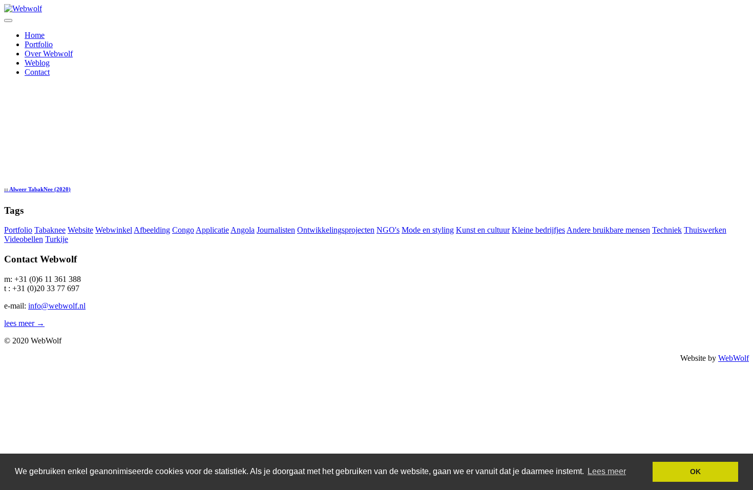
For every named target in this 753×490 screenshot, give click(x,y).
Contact (37, 72)
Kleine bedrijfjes (538, 230)
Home (35, 35)
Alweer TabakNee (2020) (37, 189)
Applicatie (212, 230)
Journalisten (276, 230)
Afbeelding (152, 230)
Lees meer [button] (607, 471)
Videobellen (23, 239)
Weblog (37, 62)
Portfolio (39, 44)
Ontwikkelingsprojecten (335, 230)
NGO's (388, 230)
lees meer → (24, 323)
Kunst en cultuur (483, 230)
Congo (183, 230)
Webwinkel (113, 230)
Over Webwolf (49, 53)
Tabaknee (50, 230)
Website (80, 230)
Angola (243, 230)
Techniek (667, 230)
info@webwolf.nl (57, 305)
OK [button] (695, 471)
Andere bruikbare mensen (608, 230)
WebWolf (733, 358)
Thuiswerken (705, 230)
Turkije (56, 239)
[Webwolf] (23, 8)
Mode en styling (428, 230)
